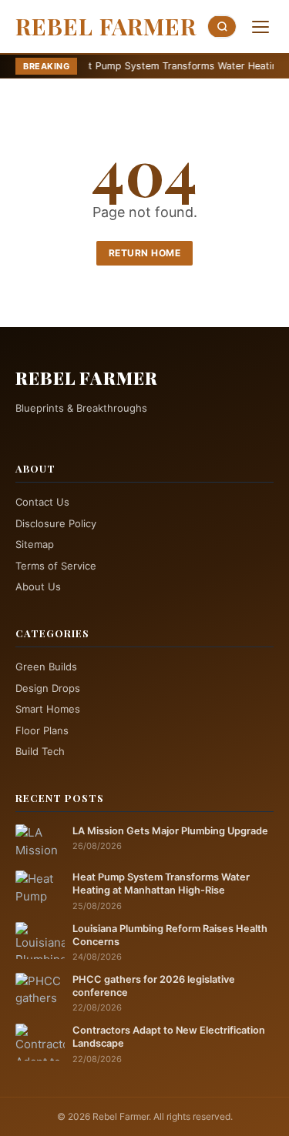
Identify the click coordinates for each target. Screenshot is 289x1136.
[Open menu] (260, 27)
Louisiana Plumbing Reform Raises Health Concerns (169, 935)
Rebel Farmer (106, 26)
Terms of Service (55, 566)
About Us (38, 586)
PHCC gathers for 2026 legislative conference (153, 986)
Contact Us (42, 502)
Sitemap (34, 544)
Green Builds (46, 666)
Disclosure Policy (55, 523)
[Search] (222, 26)
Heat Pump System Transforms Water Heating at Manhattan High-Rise (161, 883)
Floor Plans (42, 730)
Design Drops (47, 688)
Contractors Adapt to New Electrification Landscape (168, 1036)
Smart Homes (47, 709)
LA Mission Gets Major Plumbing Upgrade (170, 831)
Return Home (145, 253)
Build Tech (40, 751)
